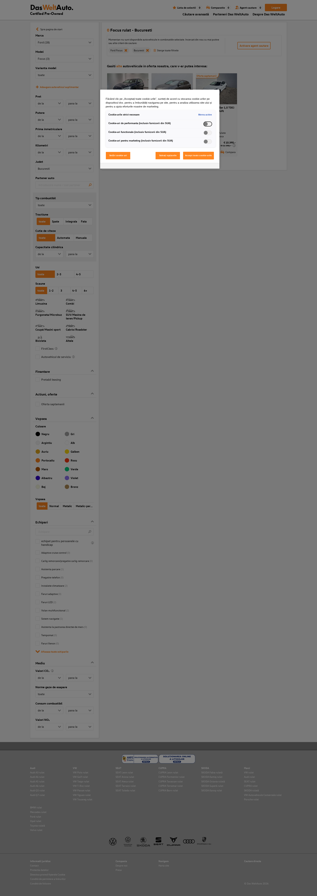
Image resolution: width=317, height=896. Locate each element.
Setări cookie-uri (118, 155)
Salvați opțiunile (168, 155)
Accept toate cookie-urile (198, 155)
